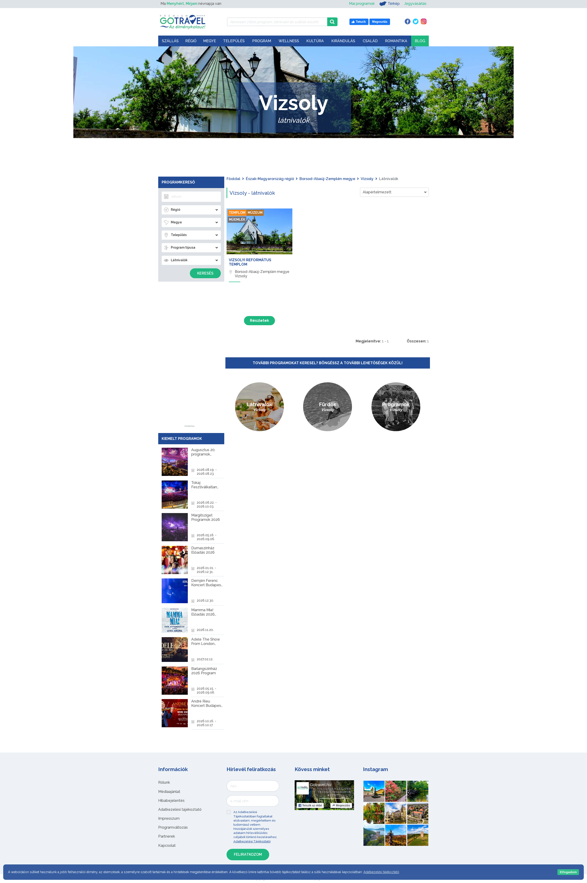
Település (234, 41)
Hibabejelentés (171, 800)
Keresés (205, 273)
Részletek (259, 320)
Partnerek (166, 836)
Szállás (170, 41)
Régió (191, 41)
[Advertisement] (189, 356)
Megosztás (343, 805)
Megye (209, 41)
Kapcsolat (167, 845)
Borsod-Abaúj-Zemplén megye (327, 179)
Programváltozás (173, 827)
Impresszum (169, 818)
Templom (237, 212)
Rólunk (164, 782)
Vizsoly (367, 179)
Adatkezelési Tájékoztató (252, 841)
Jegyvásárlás (415, 3)
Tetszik (312, 805)
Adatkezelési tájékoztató (180, 809)
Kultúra (315, 41)
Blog (420, 41)
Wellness (289, 41)
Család (370, 41)
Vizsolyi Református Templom (250, 262)
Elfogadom (568, 872)
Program (261, 41)
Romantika (396, 41)
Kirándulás (343, 41)
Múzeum (255, 212)
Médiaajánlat (169, 791)
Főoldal (233, 179)
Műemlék (237, 219)
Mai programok (362, 3)
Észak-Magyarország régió (270, 179)
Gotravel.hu (320, 785)
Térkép (394, 3)
